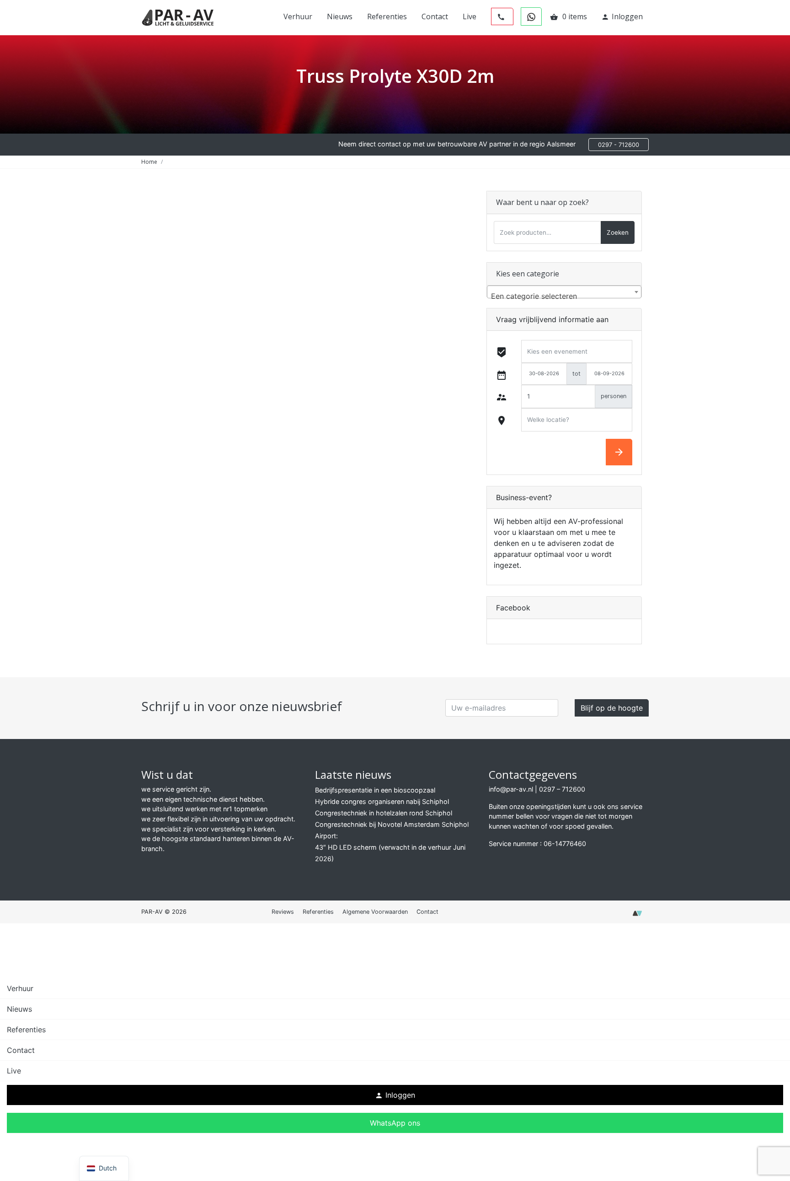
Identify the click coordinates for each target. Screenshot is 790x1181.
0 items (568, 16)
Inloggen (622, 16)
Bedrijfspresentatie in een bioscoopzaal (375, 790)
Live (469, 16)
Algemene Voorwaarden (375, 911)
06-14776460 (565, 843)
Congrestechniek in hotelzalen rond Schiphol (383, 813)
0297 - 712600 (618, 144)
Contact (435, 16)
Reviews (283, 911)
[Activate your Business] (637, 915)
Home (149, 162)
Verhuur (297, 16)
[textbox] (564, 296)
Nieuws (339, 16)
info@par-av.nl (511, 789)
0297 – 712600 (562, 789)
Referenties (387, 16)
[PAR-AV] (177, 17)
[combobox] (564, 292)
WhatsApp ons (395, 1122)
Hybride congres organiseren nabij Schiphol (382, 801)
